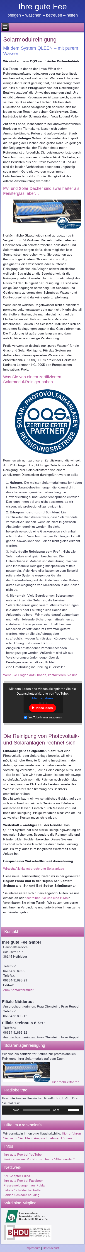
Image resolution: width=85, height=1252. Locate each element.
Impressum (33, 1248)
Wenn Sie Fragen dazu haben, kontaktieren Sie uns (40, 675)
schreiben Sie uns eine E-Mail (48, 898)
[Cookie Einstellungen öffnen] (8, 1246)
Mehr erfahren (42, 698)
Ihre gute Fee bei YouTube (22, 1154)
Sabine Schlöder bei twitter (22, 1190)
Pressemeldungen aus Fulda (24, 1185)
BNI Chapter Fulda (16, 1176)
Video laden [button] (44, 708)
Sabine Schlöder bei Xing (21, 1195)
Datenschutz (51, 1248)
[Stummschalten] (64, 1110)
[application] (42, 1110)
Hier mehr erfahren (65, 1082)
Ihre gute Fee (42, 6)
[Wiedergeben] (8, 1110)
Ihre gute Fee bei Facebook (23, 1180)
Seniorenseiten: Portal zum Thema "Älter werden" (39, 1159)
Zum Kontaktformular (18, 990)
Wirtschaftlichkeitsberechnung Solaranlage (33, 868)
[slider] (74, 1110)
